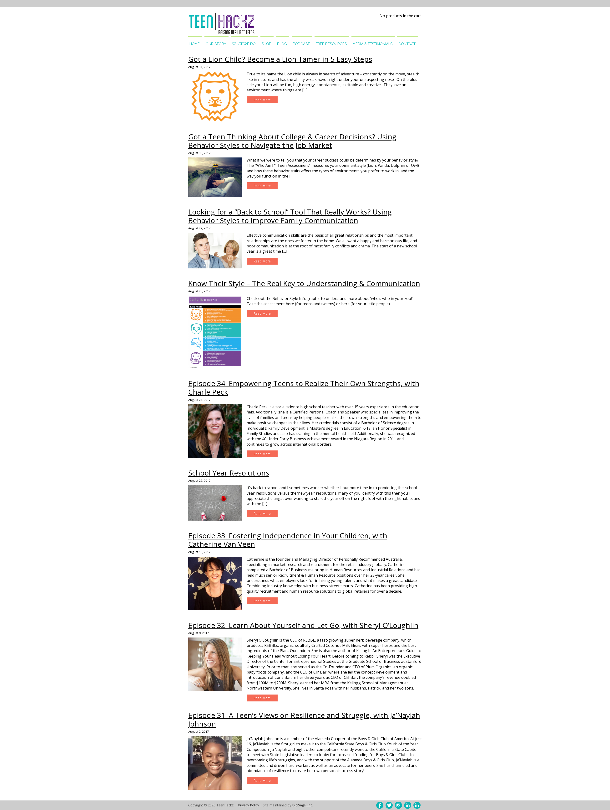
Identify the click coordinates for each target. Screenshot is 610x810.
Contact (407, 44)
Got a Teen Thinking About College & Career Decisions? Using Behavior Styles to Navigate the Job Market (292, 141)
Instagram (398, 805)
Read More (262, 100)
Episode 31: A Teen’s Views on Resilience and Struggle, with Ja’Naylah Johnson (304, 719)
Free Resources (331, 44)
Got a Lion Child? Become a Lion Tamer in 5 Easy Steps (280, 59)
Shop (266, 44)
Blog (282, 44)
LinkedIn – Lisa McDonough (417, 805)
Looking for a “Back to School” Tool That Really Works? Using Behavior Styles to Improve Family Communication (290, 216)
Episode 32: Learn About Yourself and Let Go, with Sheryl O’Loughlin (303, 625)
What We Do (244, 44)
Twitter (389, 805)
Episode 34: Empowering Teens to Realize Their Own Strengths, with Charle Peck (303, 387)
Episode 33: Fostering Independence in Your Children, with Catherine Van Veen (287, 540)
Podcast (301, 44)
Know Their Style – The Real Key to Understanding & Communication (304, 283)
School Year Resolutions (228, 473)
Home (194, 44)
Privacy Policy (248, 805)
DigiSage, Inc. (302, 805)
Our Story (216, 44)
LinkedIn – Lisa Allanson (407, 805)
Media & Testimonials (372, 44)
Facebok (379, 805)
